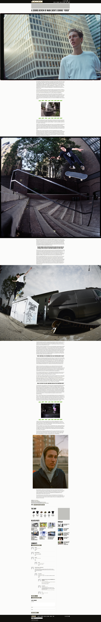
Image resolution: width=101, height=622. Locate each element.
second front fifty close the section (59, 378)
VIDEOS (61, 2)
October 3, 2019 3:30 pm (41, 574)
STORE (53, 616)
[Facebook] (63, 1)
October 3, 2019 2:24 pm (38, 548)
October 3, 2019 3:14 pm (41, 563)
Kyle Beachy (36, 500)
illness (49, 362)
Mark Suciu (42, 504)
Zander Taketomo (37, 501)
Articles (35, 504)
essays (39, 504)
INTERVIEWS (57, 2)
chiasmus (47, 386)
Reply (35, 550)
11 (37, 545)
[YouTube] (67, 1)
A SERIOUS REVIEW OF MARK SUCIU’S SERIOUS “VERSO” (50, 10)
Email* (32, 609)
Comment (32, 601)
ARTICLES (54, 2)
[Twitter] (64, 1)
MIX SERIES (63, 2)
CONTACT (69, 2)
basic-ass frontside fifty (55, 377)
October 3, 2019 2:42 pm (38, 558)
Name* (32, 607)
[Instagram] (65, 1)
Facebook (44, 502)
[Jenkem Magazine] (37, 1)
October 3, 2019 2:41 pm (38, 553)
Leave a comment (34, 600)
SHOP (66, 2)
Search (31, 618)
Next (39, 545)
